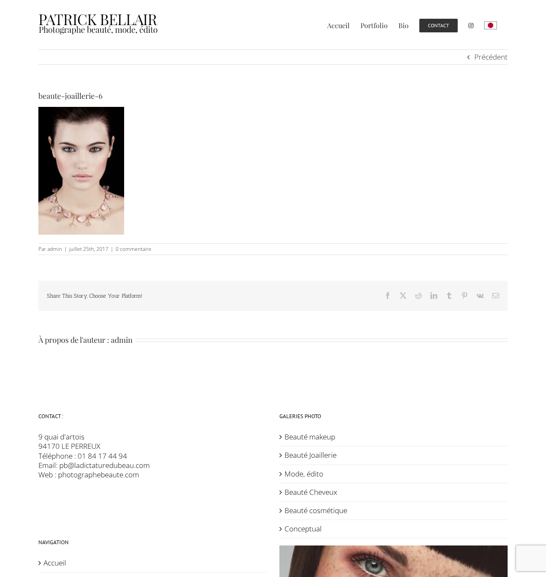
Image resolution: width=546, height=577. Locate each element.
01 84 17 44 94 (102, 456)
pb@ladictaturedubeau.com (104, 465)
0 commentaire (133, 249)
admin (54, 249)
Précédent (491, 57)
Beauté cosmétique (316, 510)
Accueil (55, 563)
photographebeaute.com (98, 474)
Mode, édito (304, 474)
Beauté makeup (310, 437)
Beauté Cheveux (311, 492)
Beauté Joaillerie (311, 455)
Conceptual (303, 529)
